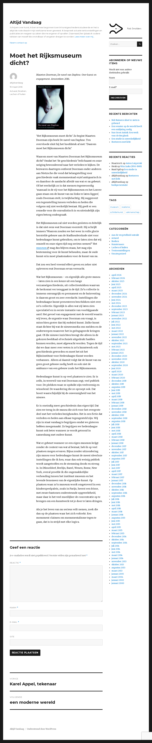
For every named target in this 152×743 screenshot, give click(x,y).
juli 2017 (115, 462)
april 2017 (116, 471)
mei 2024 (116, 303)
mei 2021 (115, 346)
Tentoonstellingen (120, 250)
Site (12, 636)
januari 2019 (117, 406)
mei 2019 (115, 393)
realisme (126, 207)
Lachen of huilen (18, 94)
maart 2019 (116, 399)
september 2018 (119, 418)
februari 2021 (118, 350)
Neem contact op (18, 43)
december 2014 (118, 536)
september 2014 (119, 543)
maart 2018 (116, 437)
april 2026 (116, 275)
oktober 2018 (117, 415)
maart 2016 (116, 511)
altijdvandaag (16, 83)
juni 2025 (115, 284)
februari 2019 (117, 402)
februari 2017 (117, 477)
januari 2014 (117, 558)
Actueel (13, 91)
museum (41, 247)
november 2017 (118, 449)
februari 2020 (118, 378)
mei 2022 (116, 328)
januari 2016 (117, 515)
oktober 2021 (117, 340)
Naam (14, 607)
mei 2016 (115, 505)
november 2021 (119, 337)
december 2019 (118, 381)
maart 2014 (116, 555)
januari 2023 (117, 315)
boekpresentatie (119, 185)
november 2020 (119, 359)
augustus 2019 (118, 387)
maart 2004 (117, 577)
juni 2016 (115, 502)
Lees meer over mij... (85, 36)
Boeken (22, 91)
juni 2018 (115, 427)
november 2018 (118, 412)
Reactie (15, 563)
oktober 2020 (118, 362)
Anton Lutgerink (134, 163)
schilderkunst (116, 212)
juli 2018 (115, 424)
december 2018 (118, 409)
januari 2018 (117, 443)
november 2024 (119, 297)
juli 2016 (115, 499)
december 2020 (119, 356)
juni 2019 (115, 390)
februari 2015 (117, 533)
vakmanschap (132, 212)
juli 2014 (115, 546)
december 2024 (119, 293)
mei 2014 (115, 552)
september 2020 (119, 365)
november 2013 (118, 561)
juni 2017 (115, 465)
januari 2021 (117, 353)
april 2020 (116, 371)
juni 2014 (115, 549)
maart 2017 (116, 474)
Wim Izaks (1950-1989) (131, 166)
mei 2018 (115, 430)
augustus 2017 (118, 458)
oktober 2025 (117, 281)
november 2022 (119, 318)
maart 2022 (117, 331)
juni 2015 (115, 521)
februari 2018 (117, 440)
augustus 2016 (118, 496)
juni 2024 (116, 300)
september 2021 (119, 343)
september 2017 (119, 455)
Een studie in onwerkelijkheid (126, 139)
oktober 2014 (117, 539)
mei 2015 (115, 524)
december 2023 (119, 306)
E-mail (14, 622)
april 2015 (116, 527)
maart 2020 (117, 374)
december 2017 (118, 446)
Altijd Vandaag (25, 22)
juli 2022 (115, 322)
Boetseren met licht (121, 142)
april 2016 (116, 508)
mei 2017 (115, 468)
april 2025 (116, 287)
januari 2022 (117, 334)
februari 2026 (118, 278)
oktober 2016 (117, 490)
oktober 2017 (117, 452)
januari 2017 (117, 480)
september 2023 (119, 309)
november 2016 (118, 486)
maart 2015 (116, 530)
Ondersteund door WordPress (41, 729)
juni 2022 (116, 325)
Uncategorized (118, 253)
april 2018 (116, 434)
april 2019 (116, 396)
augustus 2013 (118, 567)
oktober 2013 (117, 564)
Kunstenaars (117, 244)
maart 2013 (116, 571)
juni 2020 (116, 368)
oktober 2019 (117, 384)
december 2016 (118, 483)
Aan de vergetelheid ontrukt (125, 235)
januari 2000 (117, 583)
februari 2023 (118, 312)
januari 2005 (117, 574)
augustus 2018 (118, 421)
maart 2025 (117, 290)
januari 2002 (117, 580)
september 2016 (119, 493)
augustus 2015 (118, 518)
